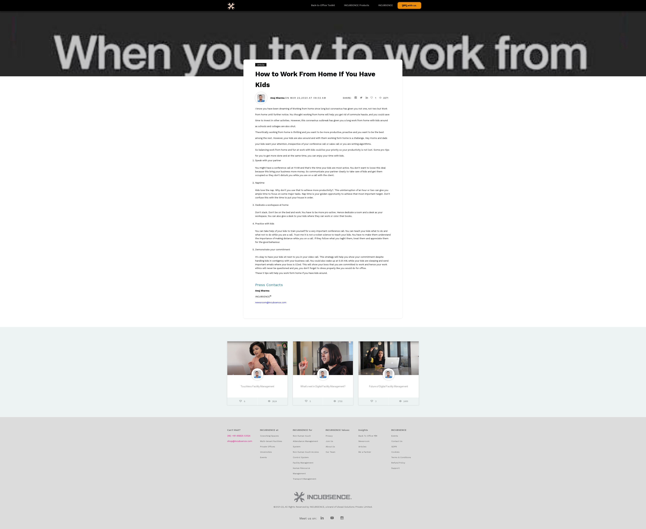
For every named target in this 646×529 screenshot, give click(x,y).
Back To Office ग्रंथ (367, 436)
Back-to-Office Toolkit (323, 5)
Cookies (395, 452)
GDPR (394, 446)
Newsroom (363, 441)
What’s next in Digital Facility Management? (322, 386)
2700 (340, 401)
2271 (385, 98)
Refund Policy (398, 463)
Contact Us (396, 441)
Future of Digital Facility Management (388, 386)
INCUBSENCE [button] (385, 5)
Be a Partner (364, 452)
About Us (330, 446)
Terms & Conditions (401, 457)
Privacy (329, 436)
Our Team (330, 452)
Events (394, 436)
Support (395, 468)
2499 (405, 401)
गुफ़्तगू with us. (409, 5)
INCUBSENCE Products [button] (356, 5)
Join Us (329, 441)
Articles (362, 446)
